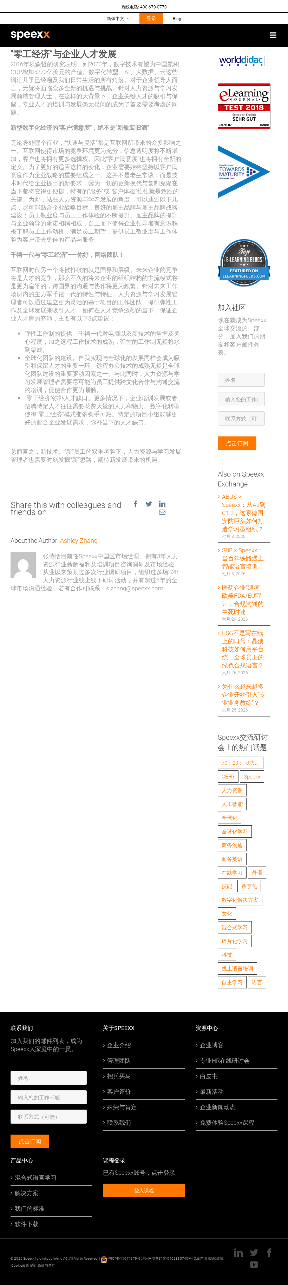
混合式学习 (235, 927)
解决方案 (27, 1193)
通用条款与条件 (43, 1265)
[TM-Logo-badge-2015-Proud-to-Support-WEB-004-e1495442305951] (244, 149)
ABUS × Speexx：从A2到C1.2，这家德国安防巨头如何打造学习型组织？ (244, 512)
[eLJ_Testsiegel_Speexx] (244, 87)
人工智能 (232, 803)
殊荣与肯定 (122, 1107)
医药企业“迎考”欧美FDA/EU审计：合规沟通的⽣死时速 (243, 599)
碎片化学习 (235, 940)
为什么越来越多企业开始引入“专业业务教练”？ (244, 694)
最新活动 (212, 1091)
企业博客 (212, 1045)
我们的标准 (30, 1208)
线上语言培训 (237, 968)
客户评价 (119, 1091)
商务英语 (232, 858)
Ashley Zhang (79, 540)
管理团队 (119, 1060)
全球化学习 (235, 831)
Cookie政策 (20, 1265)
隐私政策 (216, 1258)
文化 (227, 913)
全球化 (229, 817)
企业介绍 (119, 1045)
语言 (257, 982)
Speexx (252, 776)
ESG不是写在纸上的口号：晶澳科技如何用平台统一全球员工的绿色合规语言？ (243, 649)
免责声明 (200, 1258)
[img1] (244, 242)
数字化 (249, 885)
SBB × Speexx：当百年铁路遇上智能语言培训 (243, 558)
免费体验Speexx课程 (227, 1122)
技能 (227, 885)
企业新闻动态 (218, 1107)
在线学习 (232, 872)
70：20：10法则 (241, 762)
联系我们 (119, 1122)
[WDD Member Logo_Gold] (244, 58)
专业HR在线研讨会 (225, 1060)
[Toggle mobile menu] (273, 35)
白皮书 (209, 1076)
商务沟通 (232, 845)
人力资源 (232, 790)
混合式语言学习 (36, 1177)
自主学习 (232, 982)
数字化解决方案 (240, 899)
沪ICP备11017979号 (123, 1258)
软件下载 (27, 1224)
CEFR (228, 776)
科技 (227, 954)
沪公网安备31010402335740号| (167, 1258)
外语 (257, 872)
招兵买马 (119, 1076)
